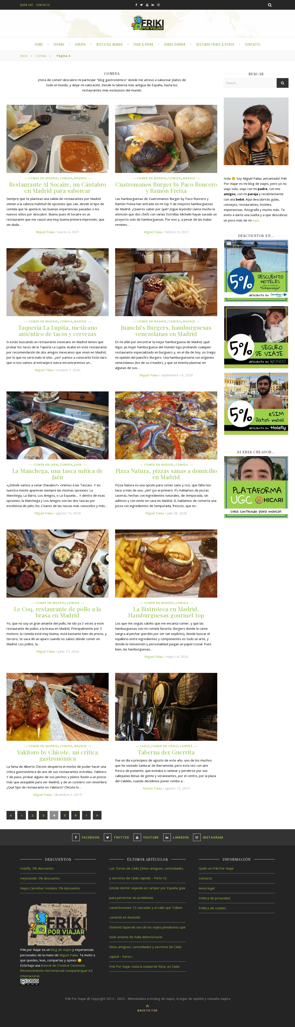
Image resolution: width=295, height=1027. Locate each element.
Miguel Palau (45, 232)
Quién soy (26, 5)
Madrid (80, 178)
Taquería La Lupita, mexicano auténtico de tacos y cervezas (57, 330)
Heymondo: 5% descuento (40, 878)
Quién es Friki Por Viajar (216, 868)
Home (39, 44)
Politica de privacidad (214, 898)
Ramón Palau (152, 788)
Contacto (43, 5)
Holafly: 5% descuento (37, 868)
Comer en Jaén (46, 464)
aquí (255, 220)
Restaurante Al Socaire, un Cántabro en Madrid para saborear (57, 187)
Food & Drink (143, 44)
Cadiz (145, 746)
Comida (40, 56)
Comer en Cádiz (164, 746)
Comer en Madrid (43, 178)
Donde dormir (175, 44)
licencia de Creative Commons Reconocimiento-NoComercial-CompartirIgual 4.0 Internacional (56, 970)
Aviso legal (206, 888)
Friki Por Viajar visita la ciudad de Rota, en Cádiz (144, 966)
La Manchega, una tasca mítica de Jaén (57, 474)
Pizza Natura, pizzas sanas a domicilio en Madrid (166, 474)
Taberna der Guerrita (166, 752)
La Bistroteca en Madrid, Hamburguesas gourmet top (166, 612)
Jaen (78, 464)
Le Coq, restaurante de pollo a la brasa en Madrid (57, 612)
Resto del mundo (110, 44)
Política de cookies (212, 908)
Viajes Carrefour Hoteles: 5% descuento (50, 888)
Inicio (23, 56)
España (59, 44)
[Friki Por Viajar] (147, 23)
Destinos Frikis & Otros (215, 44)
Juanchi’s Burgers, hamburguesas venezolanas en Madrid (166, 330)
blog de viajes (61, 949)
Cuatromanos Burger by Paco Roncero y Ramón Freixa (166, 187)
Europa (80, 44)
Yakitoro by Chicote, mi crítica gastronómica (57, 755)
